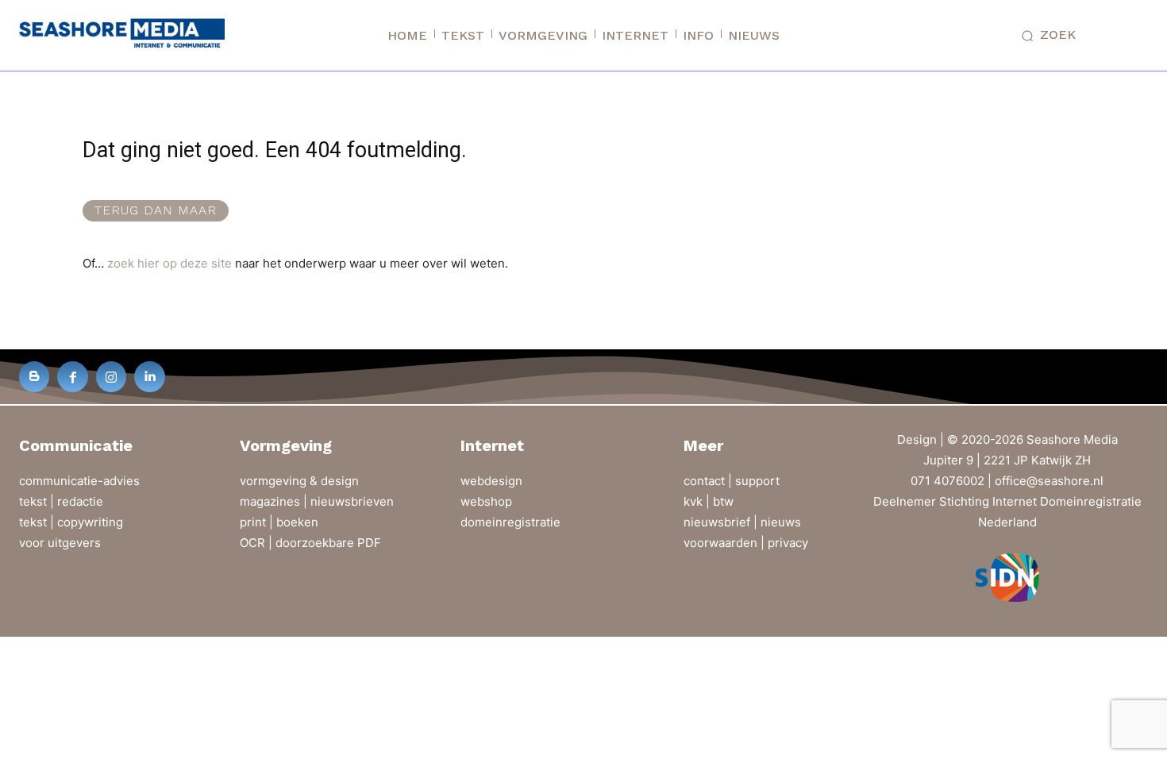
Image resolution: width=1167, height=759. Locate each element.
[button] (1045, 35)
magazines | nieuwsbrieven (317, 501)
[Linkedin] (149, 376)
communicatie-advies (79, 480)
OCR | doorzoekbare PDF (310, 542)
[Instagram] (111, 376)
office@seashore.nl (1049, 480)
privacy (788, 542)
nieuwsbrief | (722, 522)
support (757, 480)
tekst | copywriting (71, 522)
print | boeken (279, 522)
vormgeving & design (299, 480)
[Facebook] (72, 376)
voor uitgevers (60, 542)
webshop (486, 501)
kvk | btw (709, 501)
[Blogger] (34, 376)
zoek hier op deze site (169, 263)
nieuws (781, 522)
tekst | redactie (61, 501)
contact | (709, 480)
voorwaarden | (726, 542)
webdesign (491, 480)
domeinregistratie (510, 522)
